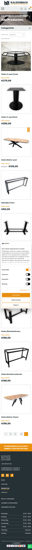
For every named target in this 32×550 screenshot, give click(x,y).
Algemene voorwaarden (9, 503)
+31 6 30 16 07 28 (6, 464)
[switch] (28, 274)
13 (21, 434)
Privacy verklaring (7, 499)
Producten (5, 488)
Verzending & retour (8, 507)
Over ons (4, 484)
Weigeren (16, 305)
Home (3, 480)
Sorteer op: (4, 34)
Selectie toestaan (16, 300)
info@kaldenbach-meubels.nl (10, 468)
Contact (4, 492)
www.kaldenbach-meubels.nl (10, 470)
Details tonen (23, 290)
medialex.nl (17, 543)
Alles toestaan (16, 295)
